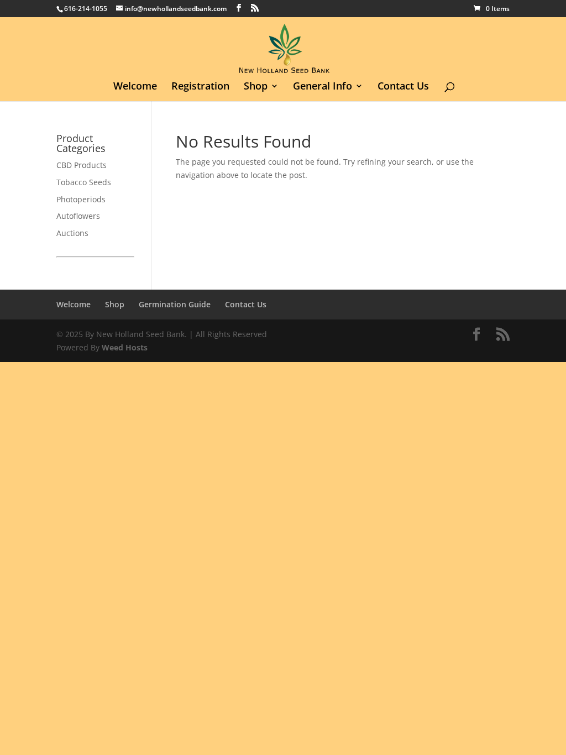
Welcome (135, 87)
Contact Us (403, 87)
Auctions (72, 233)
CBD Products (81, 165)
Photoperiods (81, 199)
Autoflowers (78, 216)
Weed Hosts (125, 347)
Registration (200, 87)
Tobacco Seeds (83, 182)
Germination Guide (175, 304)
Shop (256, 87)
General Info (322, 87)
